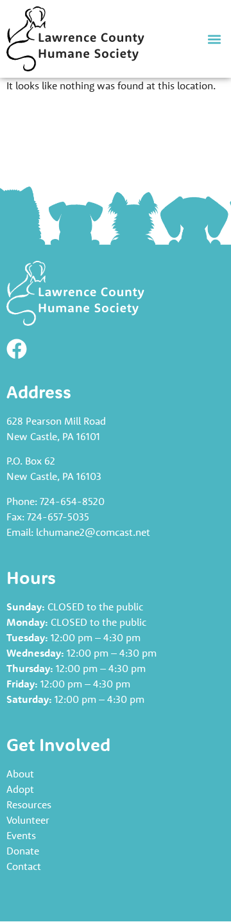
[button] (214, 38)
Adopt (20, 789)
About (20, 773)
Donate (22, 850)
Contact (23, 866)
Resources (28, 804)
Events (21, 835)
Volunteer (27, 819)
